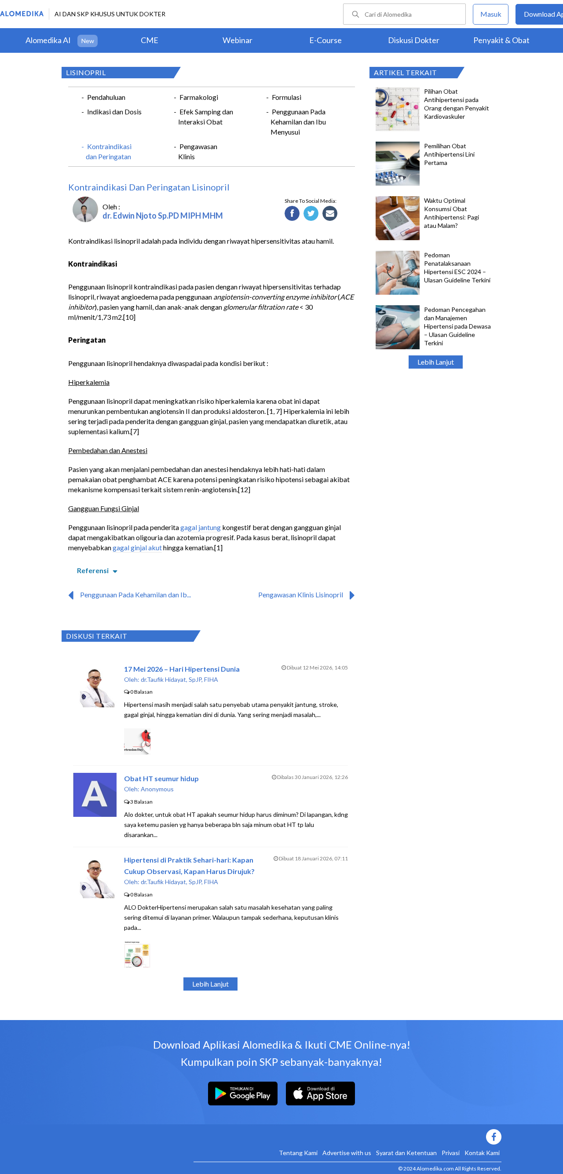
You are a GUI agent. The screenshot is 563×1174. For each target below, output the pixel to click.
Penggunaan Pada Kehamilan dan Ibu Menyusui (298, 121)
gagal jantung (200, 527)
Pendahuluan (106, 97)
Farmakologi (198, 97)
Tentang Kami (298, 1152)
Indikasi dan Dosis (114, 111)
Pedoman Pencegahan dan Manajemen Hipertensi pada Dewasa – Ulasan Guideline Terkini (457, 326)
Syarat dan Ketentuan (406, 1152)
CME (149, 40)
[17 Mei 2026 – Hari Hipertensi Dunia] (95, 704)
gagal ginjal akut (137, 547)
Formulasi (286, 97)
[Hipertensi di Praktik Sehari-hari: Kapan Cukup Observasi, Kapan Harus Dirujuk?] (95, 895)
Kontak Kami (482, 1152)
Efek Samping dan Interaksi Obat (205, 116)
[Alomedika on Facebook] (347, 1137)
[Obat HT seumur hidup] (95, 814)
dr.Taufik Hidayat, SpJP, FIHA (179, 679)
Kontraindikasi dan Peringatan (109, 151)
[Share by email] (330, 214)
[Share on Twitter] (311, 214)
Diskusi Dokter (413, 40)
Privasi (451, 1152)
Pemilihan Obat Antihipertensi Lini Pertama (449, 154)
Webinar (237, 40)
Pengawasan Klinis (197, 151)
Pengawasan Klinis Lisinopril (300, 594)
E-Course (325, 40)
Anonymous (157, 789)
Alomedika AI (48, 40)
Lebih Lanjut (435, 362)
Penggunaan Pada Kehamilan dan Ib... (135, 594)
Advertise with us (346, 1152)
